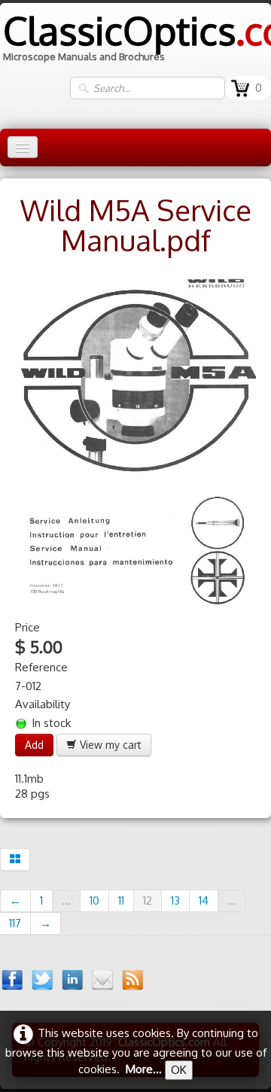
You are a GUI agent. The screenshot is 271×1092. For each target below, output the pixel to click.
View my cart (109, 744)
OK (179, 1070)
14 (204, 900)
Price (27, 627)
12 (147, 900)
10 (94, 900)
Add (34, 744)
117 (15, 923)
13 (175, 900)
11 (121, 900)
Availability (42, 704)
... (66, 900)
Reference (41, 667)
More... (144, 1069)
